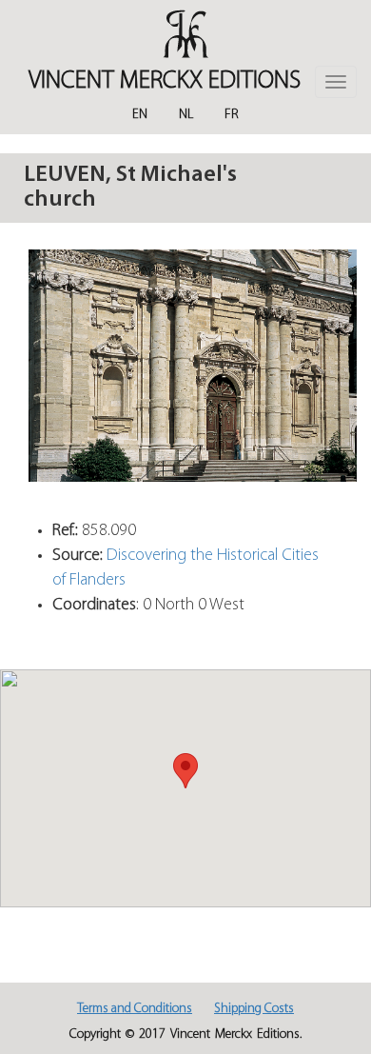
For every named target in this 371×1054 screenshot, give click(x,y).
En (139, 115)
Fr (232, 115)
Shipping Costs (254, 1009)
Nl (186, 115)
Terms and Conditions (134, 1009)
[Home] (185, 34)
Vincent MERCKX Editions (165, 81)
